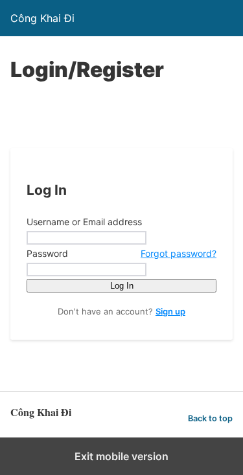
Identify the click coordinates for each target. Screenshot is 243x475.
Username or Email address (84, 221)
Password (121, 253)
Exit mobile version (121, 456)
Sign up (170, 311)
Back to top (210, 418)
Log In (121, 286)
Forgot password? (178, 253)
